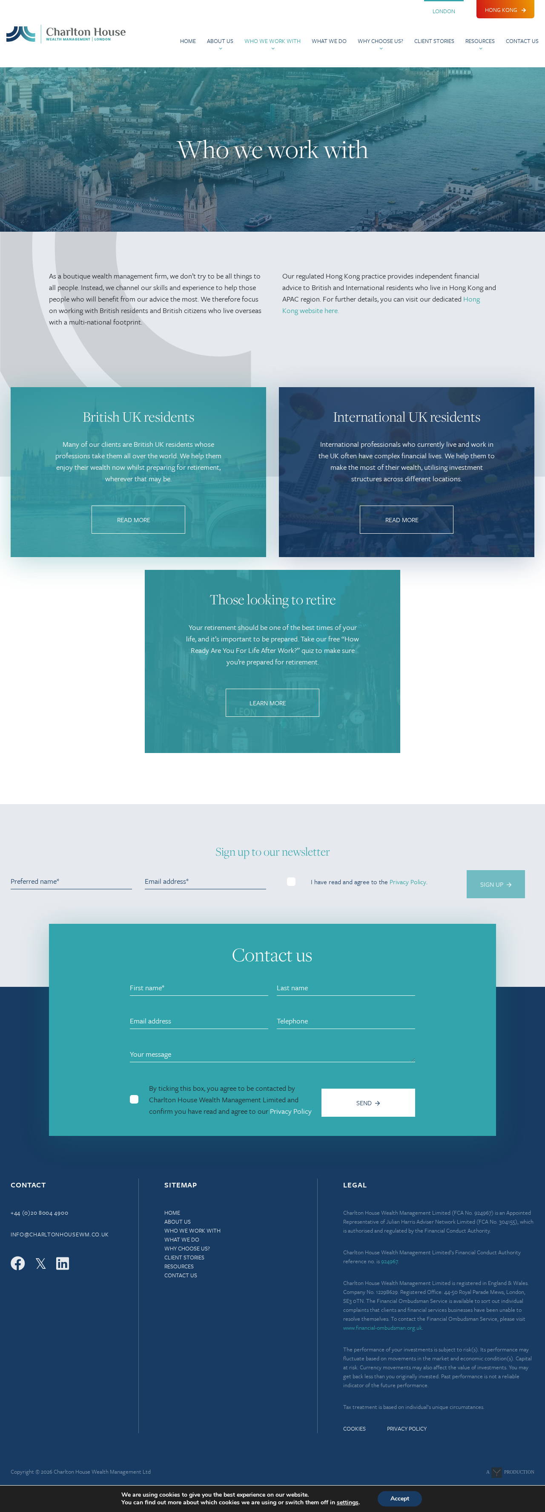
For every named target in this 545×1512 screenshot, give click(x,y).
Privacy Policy (408, 881)
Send (364, 1102)
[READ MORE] (138, 531)
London (444, 11)
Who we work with (272, 41)
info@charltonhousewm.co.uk (60, 1234)
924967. (390, 1261)
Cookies (354, 1428)
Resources (480, 41)
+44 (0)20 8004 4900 (39, 1212)
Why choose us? (380, 41)
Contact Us (522, 41)
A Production (510, 1472)
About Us (220, 41)
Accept (399, 1499)
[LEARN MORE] (272, 714)
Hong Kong (501, 10)
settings (348, 1502)
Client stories (434, 41)
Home (188, 41)
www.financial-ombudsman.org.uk (382, 1327)
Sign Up (491, 884)
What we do (329, 41)
